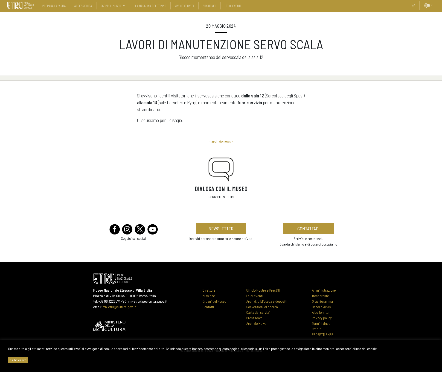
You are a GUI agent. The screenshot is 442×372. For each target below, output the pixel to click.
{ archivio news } (221, 141)
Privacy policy (322, 318)
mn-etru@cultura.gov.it (119, 307)
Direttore (209, 290)
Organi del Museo (215, 301)
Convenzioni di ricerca (262, 307)
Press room (254, 318)
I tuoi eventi (254, 295)
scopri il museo (111, 5)
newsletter (221, 228)
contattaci (308, 228)
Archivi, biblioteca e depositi (266, 301)
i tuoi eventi (233, 5)
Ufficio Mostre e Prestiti (263, 290)
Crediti (317, 329)
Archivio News (256, 323)
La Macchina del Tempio (150, 5)
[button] (433, 5)
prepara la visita (54, 5)
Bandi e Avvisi (322, 307)
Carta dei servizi (258, 312)
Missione (209, 295)
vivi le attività (184, 5)
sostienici (209, 5)
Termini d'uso (321, 323)
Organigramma (322, 301)
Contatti (208, 307)
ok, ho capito (18, 360)
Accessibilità (83, 5)
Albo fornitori (321, 312)
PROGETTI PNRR (322, 334)
